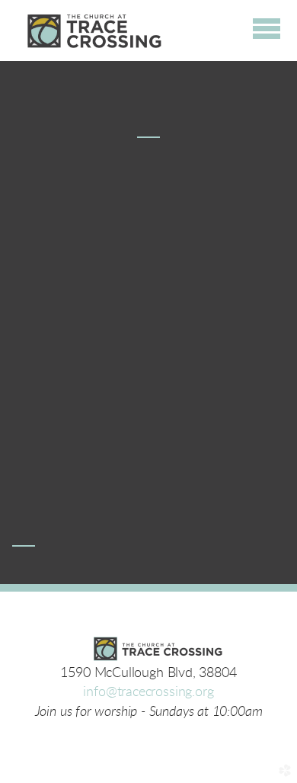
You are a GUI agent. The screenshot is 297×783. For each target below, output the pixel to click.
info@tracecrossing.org (148, 692)
